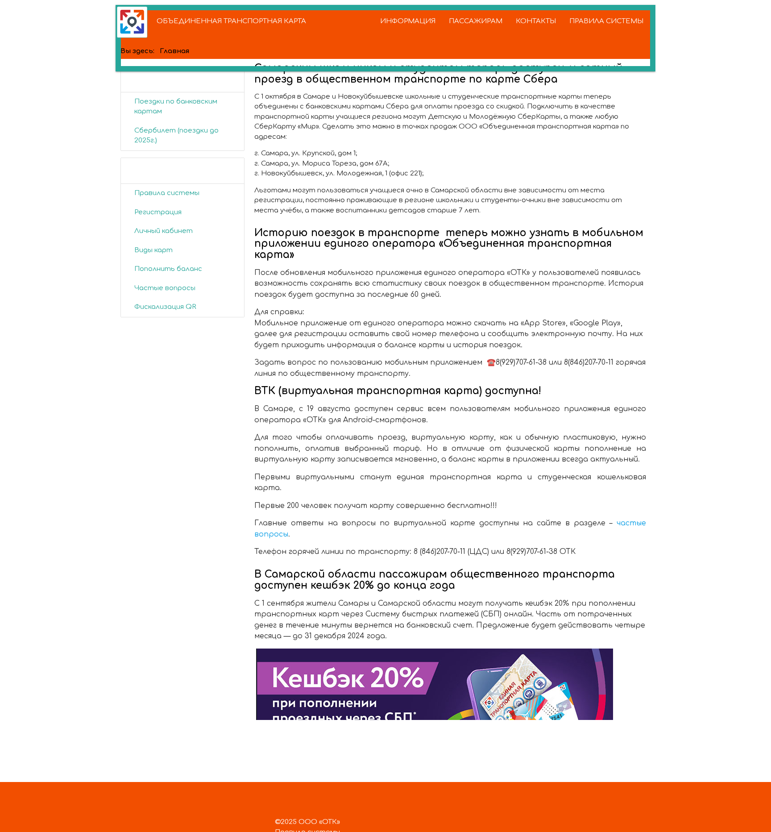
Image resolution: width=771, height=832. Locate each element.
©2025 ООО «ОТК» (307, 822)
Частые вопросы (164, 288)
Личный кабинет (163, 231)
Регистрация (158, 212)
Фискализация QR (165, 307)
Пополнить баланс (168, 269)
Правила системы (166, 193)
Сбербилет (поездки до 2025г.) (176, 136)
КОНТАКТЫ (536, 21)
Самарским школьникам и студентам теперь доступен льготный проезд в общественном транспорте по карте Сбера (438, 73)
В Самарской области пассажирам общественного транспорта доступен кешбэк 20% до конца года (434, 580)
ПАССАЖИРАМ (475, 21)
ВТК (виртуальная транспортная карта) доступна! (397, 390)
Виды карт (153, 250)
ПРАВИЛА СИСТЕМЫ (606, 21)
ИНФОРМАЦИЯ (407, 21)
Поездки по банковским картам (175, 107)
